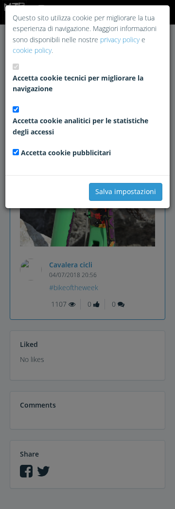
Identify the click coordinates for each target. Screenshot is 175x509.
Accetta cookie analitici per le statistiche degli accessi (80, 126)
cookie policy (32, 50)
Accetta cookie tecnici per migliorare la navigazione (78, 83)
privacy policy (120, 39)
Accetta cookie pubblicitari (66, 152)
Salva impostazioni (125, 191)
